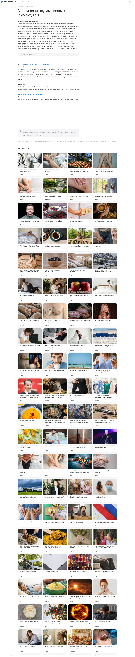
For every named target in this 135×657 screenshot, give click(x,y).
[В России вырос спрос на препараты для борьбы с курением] (105, 365)
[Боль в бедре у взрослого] (80, 390)
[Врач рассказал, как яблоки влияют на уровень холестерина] (80, 164)
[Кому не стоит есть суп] (30, 415)
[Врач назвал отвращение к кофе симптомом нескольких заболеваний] (55, 365)
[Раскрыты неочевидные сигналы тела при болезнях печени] (30, 189)
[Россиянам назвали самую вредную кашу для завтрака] (55, 214)
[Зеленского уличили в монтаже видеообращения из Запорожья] (30, 214)
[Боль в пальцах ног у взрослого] (30, 515)
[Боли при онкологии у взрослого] (30, 340)
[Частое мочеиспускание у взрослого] (30, 465)
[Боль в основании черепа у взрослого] (105, 616)
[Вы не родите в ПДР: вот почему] (30, 591)
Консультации (21, 6)
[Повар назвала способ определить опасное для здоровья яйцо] (80, 214)
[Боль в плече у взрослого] (30, 641)
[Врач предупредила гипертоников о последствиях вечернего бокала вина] (80, 490)
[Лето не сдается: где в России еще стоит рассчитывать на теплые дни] (30, 490)
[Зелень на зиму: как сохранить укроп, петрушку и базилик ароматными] (55, 189)
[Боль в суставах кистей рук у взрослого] (105, 465)
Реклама (13, 655)
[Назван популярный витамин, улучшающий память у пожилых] (80, 239)
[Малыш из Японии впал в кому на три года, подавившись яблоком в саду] (55, 515)
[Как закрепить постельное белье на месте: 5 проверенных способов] (105, 290)
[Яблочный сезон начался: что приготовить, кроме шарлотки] (80, 641)
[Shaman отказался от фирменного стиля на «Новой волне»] (105, 440)
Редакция (73, 655)
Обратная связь (98, 655)
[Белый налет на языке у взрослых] (105, 591)
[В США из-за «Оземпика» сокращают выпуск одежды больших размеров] (105, 390)
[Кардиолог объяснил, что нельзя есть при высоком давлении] (105, 214)
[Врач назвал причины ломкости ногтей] (80, 541)
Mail (2, 655)
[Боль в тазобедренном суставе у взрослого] (105, 239)
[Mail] (2, 2)
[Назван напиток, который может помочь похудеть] (55, 290)
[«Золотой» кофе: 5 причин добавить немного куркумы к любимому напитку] (55, 541)
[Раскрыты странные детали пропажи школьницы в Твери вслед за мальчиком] (80, 415)
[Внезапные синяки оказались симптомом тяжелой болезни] (80, 189)
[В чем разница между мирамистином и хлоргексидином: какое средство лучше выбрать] (105, 490)
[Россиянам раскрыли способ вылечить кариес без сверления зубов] (105, 641)
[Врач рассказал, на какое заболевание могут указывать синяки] (105, 164)
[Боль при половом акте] (30, 290)
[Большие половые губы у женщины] (55, 164)
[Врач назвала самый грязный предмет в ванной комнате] (80, 440)
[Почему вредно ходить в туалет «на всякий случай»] (55, 641)
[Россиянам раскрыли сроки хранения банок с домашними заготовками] (80, 566)
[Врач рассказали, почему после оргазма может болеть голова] (30, 265)
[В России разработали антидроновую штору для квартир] (55, 566)
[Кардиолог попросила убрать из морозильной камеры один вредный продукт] (30, 365)
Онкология (30, 6)
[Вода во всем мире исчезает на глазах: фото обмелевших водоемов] (105, 415)
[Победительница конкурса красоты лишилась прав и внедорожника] (105, 315)
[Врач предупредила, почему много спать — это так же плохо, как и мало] (30, 239)
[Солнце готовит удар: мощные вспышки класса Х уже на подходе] (80, 616)
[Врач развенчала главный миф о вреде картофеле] (30, 541)
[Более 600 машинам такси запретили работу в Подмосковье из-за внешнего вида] (80, 465)
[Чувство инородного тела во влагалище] (80, 265)
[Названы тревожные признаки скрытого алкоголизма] (80, 515)
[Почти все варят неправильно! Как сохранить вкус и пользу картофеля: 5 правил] (55, 591)
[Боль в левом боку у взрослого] (55, 440)
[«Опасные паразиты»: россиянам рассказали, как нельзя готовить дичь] (80, 315)
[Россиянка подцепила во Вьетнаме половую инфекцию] (105, 189)
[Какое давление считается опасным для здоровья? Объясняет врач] (30, 164)
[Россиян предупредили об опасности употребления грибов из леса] (55, 415)
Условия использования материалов (84, 655)
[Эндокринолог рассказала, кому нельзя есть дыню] (30, 440)
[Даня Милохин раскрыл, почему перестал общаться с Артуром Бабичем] (55, 490)
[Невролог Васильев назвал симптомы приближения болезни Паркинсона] (30, 566)
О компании (7, 655)
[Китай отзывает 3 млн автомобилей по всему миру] (105, 265)
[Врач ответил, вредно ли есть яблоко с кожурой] (80, 290)
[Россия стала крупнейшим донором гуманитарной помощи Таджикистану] (105, 515)
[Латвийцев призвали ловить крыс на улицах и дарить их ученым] (55, 390)
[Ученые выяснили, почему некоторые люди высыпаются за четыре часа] (80, 340)
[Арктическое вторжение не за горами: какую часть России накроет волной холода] (105, 340)
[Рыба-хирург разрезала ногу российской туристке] (80, 365)
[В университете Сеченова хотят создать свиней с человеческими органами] (30, 315)
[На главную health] (8, 2)
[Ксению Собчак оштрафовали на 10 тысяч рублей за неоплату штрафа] (30, 390)
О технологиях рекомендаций (110, 655)
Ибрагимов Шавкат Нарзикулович (37, 64)
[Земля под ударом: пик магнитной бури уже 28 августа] (80, 591)
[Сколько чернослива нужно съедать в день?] (55, 265)
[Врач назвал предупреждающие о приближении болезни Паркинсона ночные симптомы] (105, 566)
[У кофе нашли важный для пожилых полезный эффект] (55, 239)
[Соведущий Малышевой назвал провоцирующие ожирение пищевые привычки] (30, 616)
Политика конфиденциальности (125, 655)
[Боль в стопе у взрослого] (55, 465)
